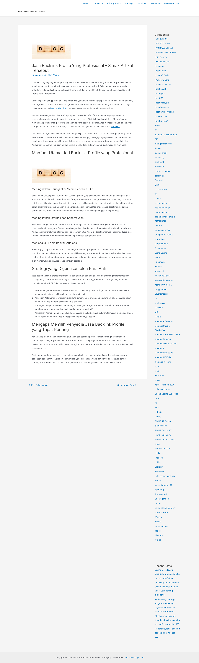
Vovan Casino (161, 512)
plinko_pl (159, 453)
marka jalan (160, 303)
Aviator (158, 148)
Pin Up (158, 416)
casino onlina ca (162, 203)
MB (156, 312)
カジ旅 (158, 540)
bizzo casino (161, 189)
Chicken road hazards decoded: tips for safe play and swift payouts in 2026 (167, 620)
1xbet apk (159, 66)
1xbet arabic (160, 70)
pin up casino (161, 425)
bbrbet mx (159, 175)
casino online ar (162, 207)
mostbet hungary (163, 339)
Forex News (160, 248)
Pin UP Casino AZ (163, 430)
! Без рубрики (161, 38)
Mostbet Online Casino (166, 343)
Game (157, 257)
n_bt (157, 366)
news (157, 380)
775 (156, 139)
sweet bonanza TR (163, 485)
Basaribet (159, 166)
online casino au (162, 389)
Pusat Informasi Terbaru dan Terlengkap (32, 11)
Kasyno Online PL (163, 284)
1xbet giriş (160, 93)
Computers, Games (164, 234)
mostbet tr (160, 348)
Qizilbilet (159, 467)
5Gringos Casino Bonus (166, 134)
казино (158, 531)
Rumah (158, 480)
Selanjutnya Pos (126, 385)
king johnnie (161, 289)
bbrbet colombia (162, 171)
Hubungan (160, 262)
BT (156, 194)
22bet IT (159, 125)
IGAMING (159, 266)
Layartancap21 (162, 294)
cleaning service (162, 230)
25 (156, 130)
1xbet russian (161, 116)
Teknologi (159, 489)
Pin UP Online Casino (165, 439)
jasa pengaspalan (163, 275)
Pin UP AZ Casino (163, 421)
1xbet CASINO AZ (163, 84)
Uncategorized (39, 75)
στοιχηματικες (162, 526)
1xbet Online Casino (164, 111)
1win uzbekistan (162, 61)
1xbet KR (159, 98)
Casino (158, 198)
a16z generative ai (163, 143)
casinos (158, 225)
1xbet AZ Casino (162, 75)
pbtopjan (159, 412)
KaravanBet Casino (164, 280)
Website (158, 517)
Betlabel (159, 180)
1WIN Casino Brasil (164, 48)
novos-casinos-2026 (164, 384)
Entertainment (161, 243)
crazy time (160, 239)
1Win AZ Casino (162, 43)
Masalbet (159, 307)
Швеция (159, 535)
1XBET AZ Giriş (162, 80)
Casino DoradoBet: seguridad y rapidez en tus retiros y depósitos (167, 574)
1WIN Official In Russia (165, 52)
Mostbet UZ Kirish (163, 357)
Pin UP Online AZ (163, 435)
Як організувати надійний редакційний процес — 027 (167, 632)
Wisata (158, 521)
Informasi (159, 271)
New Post (159, 375)
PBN (157, 407)
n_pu (157, 371)
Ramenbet (159, 471)
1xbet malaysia (162, 102)
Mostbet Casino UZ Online (167, 334)
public (158, 462)
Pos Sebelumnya (38, 385)
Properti (159, 457)
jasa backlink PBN (58, 108)
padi (157, 398)
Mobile (158, 316)
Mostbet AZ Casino (164, 321)
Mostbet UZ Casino (164, 352)
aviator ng (159, 157)
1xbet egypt (160, 89)
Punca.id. (115, 126)
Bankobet (159, 162)
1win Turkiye (161, 57)
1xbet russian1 (161, 121)
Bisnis (158, 185)
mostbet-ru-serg (163, 362)
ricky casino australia (165, 476)
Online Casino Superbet (166, 393)
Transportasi (161, 494)
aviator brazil (161, 153)
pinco (157, 444)
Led (156, 298)
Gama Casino (161, 253)
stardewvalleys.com (134, 657)
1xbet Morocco (162, 107)
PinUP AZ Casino (163, 448)
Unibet (158, 503)
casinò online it (162, 212)
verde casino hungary (165, 508)
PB (156, 403)
